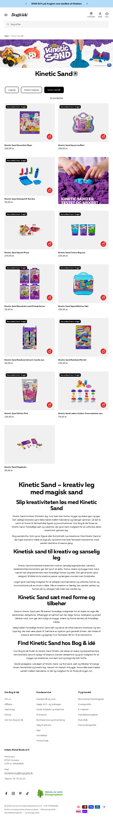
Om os (7, 699)
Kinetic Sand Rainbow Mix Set (72, 360)
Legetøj (11, 90)
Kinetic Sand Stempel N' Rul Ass (19, 199)
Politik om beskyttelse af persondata (21, 809)
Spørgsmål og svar (45, 699)
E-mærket (83, 709)
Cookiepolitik (84, 704)
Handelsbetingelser (88, 714)
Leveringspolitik (32, 812)
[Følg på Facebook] (6, 793)
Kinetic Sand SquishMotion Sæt (73, 306)
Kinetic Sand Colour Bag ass (71, 252)
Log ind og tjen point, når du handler (56, 4)
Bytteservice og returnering (50, 719)
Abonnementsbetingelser (91, 699)
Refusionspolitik (48, 809)
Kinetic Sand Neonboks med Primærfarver (24, 306)
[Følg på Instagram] (13, 793)
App (38, 730)
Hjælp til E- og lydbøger (48, 704)
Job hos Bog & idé (13, 719)
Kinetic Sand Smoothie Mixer (18, 145)
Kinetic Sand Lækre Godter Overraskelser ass (80, 413)
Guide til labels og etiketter (50, 709)
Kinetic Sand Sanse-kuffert (71, 145)
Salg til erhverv (43, 725)
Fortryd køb (42, 740)
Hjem (6, 36)
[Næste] (87, 4)
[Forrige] (25, 4)
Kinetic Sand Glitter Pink (16, 413)
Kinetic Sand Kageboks (15, 467)
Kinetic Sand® (54, 90)
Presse (7, 714)
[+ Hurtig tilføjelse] (49, 137)
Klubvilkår (83, 719)
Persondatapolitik (87, 725)
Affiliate (8, 704)
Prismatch (41, 714)
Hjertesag (9, 709)
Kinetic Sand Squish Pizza (16, 252)
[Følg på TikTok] (27, 793)
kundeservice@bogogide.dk (18, 773)
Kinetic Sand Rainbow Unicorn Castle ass (24, 360)
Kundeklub (41, 735)
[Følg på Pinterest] (20, 793)
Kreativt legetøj (31, 90)
